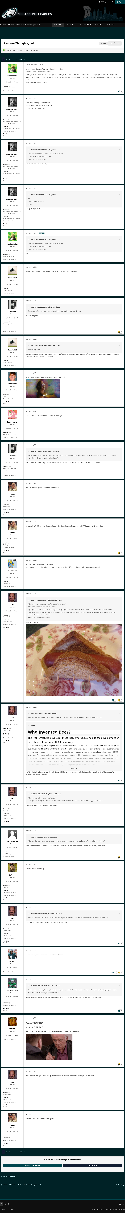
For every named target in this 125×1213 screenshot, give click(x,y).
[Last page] (25, 59)
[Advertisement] (62, 32)
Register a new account (32, 1165)
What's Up (34, 50)
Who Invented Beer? (49, 732)
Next (20, 59)
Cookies (11, 1209)
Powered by (115, 1209)
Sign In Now (92, 1165)
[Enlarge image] (43, 380)
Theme (3, 1209)
